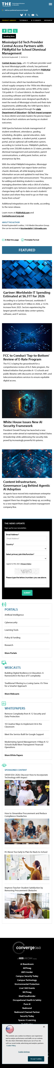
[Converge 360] (27, 948)
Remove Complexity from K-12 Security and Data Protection (25, 715)
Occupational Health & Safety (27, 1000)
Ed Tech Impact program (39, 112)
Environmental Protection (27, 984)
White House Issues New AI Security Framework (22, 424)
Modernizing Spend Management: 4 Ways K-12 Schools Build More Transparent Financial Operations (26, 744)
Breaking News (9, 36)
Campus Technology (27, 980)
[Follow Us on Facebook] (25, 15)
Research (48, 20)
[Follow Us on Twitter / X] (29, 15)
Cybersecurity (11, 622)
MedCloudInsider (27, 996)
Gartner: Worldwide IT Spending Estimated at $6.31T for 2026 (26, 294)
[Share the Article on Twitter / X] (15, 30)
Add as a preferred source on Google (16, 10)
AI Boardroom (27, 964)
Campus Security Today (27, 976)
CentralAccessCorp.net (13, 216)
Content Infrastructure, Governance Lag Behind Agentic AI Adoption (26, 485)
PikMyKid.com (23, 212)
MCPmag (27, 992)
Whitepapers (15, 708)
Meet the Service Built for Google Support (24, 734)
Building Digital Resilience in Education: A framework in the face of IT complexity (24, 674)
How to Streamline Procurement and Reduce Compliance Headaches (26, 814)
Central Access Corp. (12, 63)
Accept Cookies (36, 1059)
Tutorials (23, 20)
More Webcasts (12, 693)
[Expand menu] (50, 4)
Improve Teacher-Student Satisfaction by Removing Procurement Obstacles (24, 889)
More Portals (11, 653)
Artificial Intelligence (14, 614)
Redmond (27, 1008)
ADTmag (27, 968)
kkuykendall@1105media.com (34, 228)
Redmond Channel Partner (27, 1012)
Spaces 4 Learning (27, 1020)
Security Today (27, 1016)
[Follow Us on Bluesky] (21, 15)
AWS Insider (27, 972)
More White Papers (14, 755)
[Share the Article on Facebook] (4, 30)
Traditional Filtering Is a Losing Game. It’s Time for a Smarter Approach (26, 684)
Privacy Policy (26, 564)
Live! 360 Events (27, 988)
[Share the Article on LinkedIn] (9, 30)
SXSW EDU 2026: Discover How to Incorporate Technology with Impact (26, 776)
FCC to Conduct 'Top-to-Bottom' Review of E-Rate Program (26, 357)
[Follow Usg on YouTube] (33, 15)
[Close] (44, 1026)
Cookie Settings (24, 1052)
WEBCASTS (13, 667)
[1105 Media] (27, 958)
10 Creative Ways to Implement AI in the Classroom (23, 725)
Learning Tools (11, 629)
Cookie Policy (11, 1045)
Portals (11, 609)
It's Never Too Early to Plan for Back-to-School (26, 852)
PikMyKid (45, 69)
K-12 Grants (36, 20)
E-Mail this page (12, 240)
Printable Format (31, 240)
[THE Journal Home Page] (13, 4)
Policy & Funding (12, 637)
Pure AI (27, 1004)
